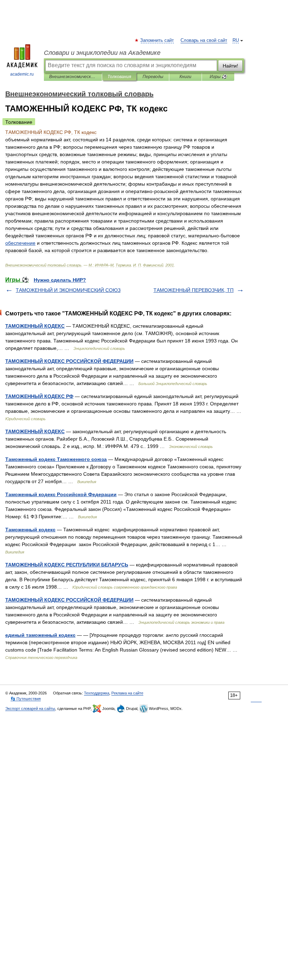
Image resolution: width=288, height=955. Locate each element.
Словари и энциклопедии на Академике (102, 52)
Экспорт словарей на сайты (30, 708)
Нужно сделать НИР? (60, 280)
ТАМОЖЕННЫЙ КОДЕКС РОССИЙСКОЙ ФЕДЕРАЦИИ (69, 361)
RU (236, 40)
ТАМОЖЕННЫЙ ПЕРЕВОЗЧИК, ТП (193, 290)
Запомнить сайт (157, 40)
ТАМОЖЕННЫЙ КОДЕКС (35, 326)
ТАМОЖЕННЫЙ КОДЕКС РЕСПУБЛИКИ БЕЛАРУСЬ (66, 565)
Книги (185, 76)
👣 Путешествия (26, 699)
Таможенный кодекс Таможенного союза (56, 459)
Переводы (153, 76)
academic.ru (22, 74)
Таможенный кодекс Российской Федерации (61, 494)
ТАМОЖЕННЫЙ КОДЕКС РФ (39, 396)
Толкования (119, 76)
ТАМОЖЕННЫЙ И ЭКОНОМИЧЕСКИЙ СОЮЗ (68, 290)
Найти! (230, 66)
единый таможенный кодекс (40, 635)
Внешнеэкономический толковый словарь (73, 76)
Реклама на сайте (127, 693)
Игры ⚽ (218, 76)
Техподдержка (96, 693)
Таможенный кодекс (30, 529)
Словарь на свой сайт (204, 40)
